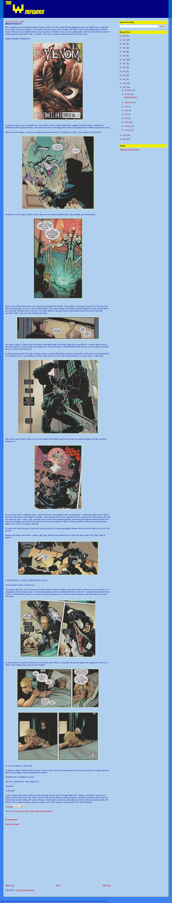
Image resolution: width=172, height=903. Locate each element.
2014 (124, 75)
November (129, 90)
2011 (124, 87)
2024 (124, 36)
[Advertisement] (140, 169)
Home (58, 885)
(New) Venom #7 (130, 97)
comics (22, 811)
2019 (124, 56)
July (126, 106)
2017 (124, 64)
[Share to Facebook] (22, 806)
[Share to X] (19, 806)
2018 (124, 60)
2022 (124, 44)
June (127, 110)
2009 (124, 139)
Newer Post (9, 885)
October (128, 94)
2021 (124, 48)
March (127, 122)
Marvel (27, 811)
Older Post (106, 885)
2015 (124, 71)
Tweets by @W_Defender (129, 150)
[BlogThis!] (17, 806)
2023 (124, 40)
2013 (124, 79)
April (126, 118)
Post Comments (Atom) (25, 890)
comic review (14, 811)
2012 (124, 83)
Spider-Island (34, 811)
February (128, 126)
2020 (124, 52)
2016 (124, 67)
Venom (50, 811)
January (128, 130)
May (126, 114)
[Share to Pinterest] (24, 806)
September (129, 102)
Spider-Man (43, 811)
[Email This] (14, 806)
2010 (124, 135)
